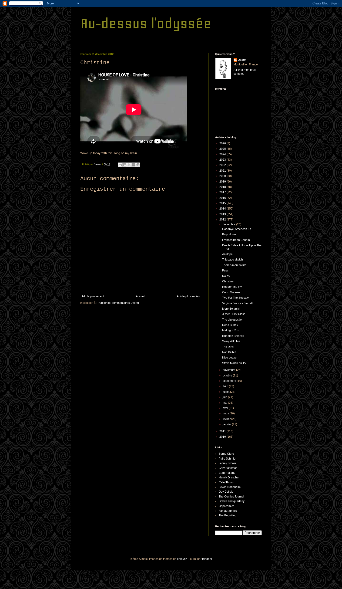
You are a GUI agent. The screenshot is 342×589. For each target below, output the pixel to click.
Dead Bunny (230, 325)
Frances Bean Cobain (236, 240)
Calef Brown (226, 482)
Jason (242, 59)
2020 (223, 176)
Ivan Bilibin (229, 352)
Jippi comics (226, 506)
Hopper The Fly (232, 286)
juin (225, 397)
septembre (230, 381)
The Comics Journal (231, 496)
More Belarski (231, 308)
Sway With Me (231, 341)
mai (225, 402)
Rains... (227, 276)
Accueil (140, 296)
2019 (223, 181)
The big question (232, 319)
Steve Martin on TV (234, 363)
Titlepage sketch (232, 259)
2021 (223, 170)
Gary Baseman (228, 468)
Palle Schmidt (227, 458)
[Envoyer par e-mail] (120, 164)
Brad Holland (227, 472)
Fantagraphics (228, 510)
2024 (223, 154)
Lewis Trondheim (230, 487)
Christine (228, 281)
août (226, 386)
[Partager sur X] (129, 164)
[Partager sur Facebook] (133, 164)
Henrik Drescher (229, 477)
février (227, 419)
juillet (226, 391)
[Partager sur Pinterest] (138, 164)
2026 (223, 143)
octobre (228, 375)
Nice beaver (230, 357)
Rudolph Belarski (233, 336)
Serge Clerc (226, 453)
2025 (223, 148)
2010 (223, 436)
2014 (223, 208)
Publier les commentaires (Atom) (118, 303)
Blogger (207, 559)
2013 (223, 214)
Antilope (227, 254)
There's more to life (234, 265)
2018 (223, 187)
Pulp (225, 270)
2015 (223, 203)
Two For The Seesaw (235, 297)
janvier (227, 424)
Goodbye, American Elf (236, 229)
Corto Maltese (231, 292)
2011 (223, 431)
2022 (223, 165)
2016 (223, 198)
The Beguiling (227, 515)
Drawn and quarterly (232, 501)
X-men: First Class (233, 314)
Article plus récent (92, 296)
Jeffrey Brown (227, 463)
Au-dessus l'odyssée (145, 23)
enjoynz (182, 559)
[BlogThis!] (124, 164)
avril (226, 408)
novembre (229, 370)
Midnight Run (230, 330)
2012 (223, 219)
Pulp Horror (229, 234)
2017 (223, 192)
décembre (229, 224)
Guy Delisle (226, 491)
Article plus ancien (188, 296)
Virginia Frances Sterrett (237, 303)
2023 (223, 159)
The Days (228, 347)
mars (226, 413)
